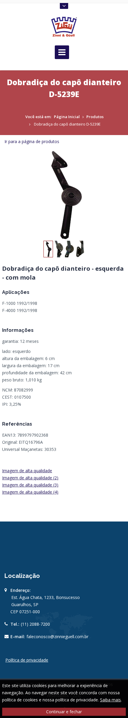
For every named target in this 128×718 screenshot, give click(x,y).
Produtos (95, 116)
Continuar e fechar (64, 711)
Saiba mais (110, 700)
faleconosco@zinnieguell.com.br (57, 636)
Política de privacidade (26, 660)
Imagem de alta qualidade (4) (30, 492)
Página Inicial (67, 116)
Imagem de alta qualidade (27, 470)
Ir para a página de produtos (31, 141)
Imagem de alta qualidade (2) (30, 478)
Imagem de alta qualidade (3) (30, 485)
